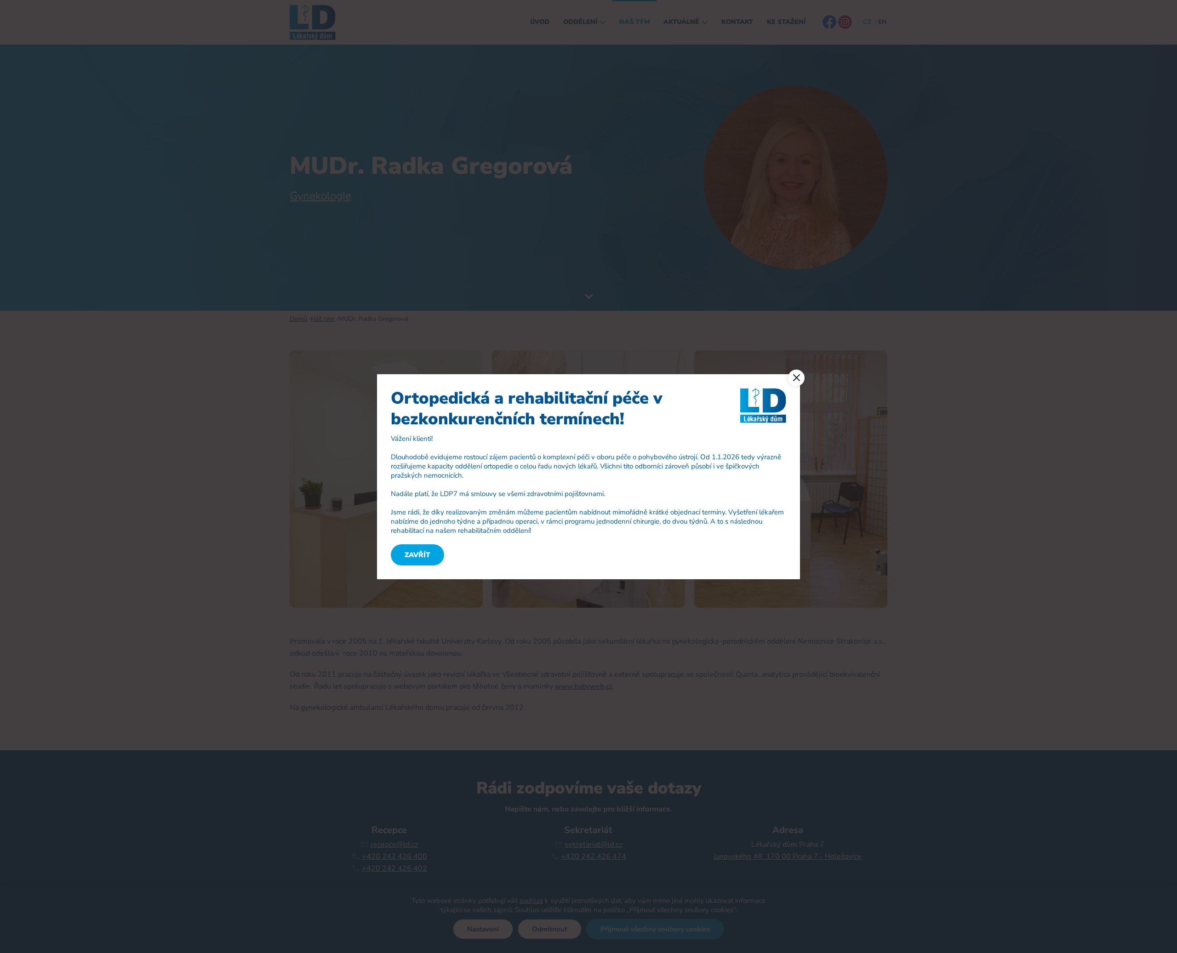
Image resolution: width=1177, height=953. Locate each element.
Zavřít (417, 554)
